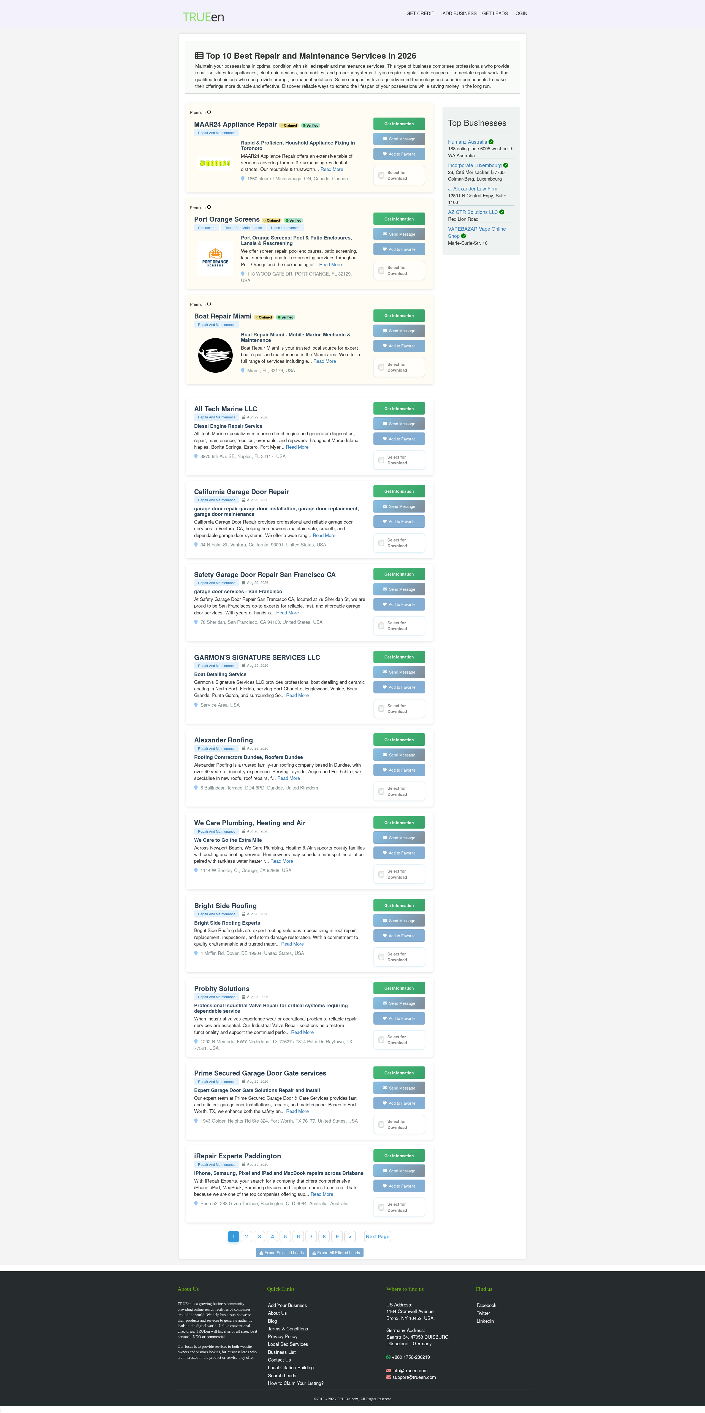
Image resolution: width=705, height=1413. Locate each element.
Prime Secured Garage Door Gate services (260, 1072)
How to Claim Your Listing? (296, 1382)
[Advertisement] (477, 344)
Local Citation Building (291, 1367)
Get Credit (420, 13)
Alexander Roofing (223, 739)
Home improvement (285, 227)
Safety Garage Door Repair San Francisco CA (265, 574)
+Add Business (458, 13)
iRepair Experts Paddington (237, 1155)
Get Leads (495, 13)
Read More (332, 168)
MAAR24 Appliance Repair (236, 124)
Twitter (483, 1312)
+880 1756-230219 (410, 1356)
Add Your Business (287, 1305)
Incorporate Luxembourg (475, 164)
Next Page (377, 1236)
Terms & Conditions (288, 1328)
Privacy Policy (283, 1336)
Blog (272, 1320)
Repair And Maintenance (216, 132)
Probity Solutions (222, 988)
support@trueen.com (414, 1376)
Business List (282, 1351)
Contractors (206, 227)
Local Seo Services (288, 1343)
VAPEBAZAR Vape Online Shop (477, 232)
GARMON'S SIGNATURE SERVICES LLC (257, 657)
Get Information (399, 123)
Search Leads (282, 1375)
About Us (277, 1312)
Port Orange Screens (228, 219)
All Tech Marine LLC (225, 408)
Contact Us (279, 1359)
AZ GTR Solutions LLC (473, 211)
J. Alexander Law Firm (472, 188)
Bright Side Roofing (225, 905)
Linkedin (485, 1320)
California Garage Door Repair (241, 491)
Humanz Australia (468, 141)
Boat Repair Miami (224, 315)
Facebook (487, 1305)
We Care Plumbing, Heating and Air (249, 822)
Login (520, 13)
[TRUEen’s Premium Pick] (209, 112)
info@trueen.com (410, 1370)
